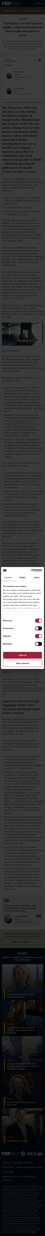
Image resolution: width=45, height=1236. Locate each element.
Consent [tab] (8, 577)
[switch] (38, 628)
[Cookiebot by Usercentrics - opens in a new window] (31, 570)
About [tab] (37, 577)
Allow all (22, 655)
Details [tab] (23, 577)
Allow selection (22, 663)
